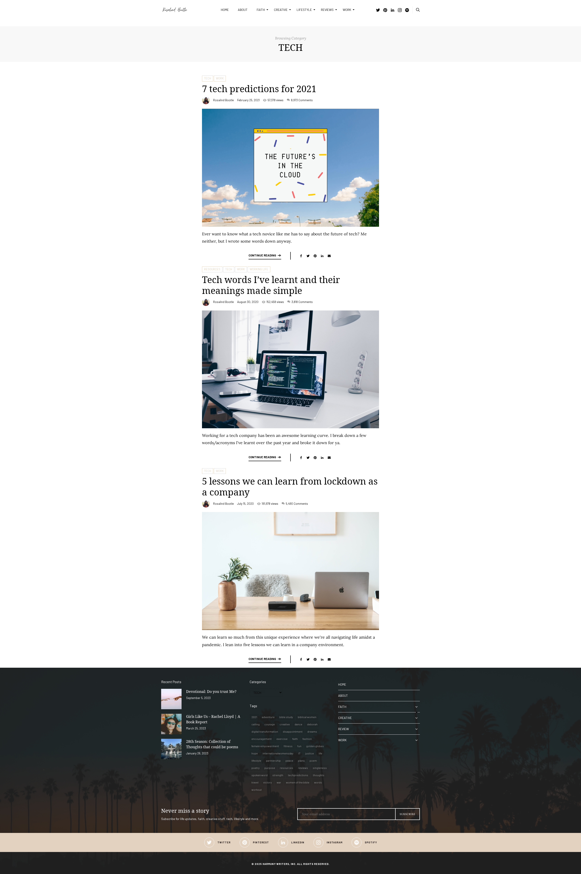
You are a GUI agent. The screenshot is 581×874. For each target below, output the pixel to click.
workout (256, 789)
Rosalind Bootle (223, 100)
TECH (207, 78)
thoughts (318, 775)
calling (255, 724)
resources (286, 767)
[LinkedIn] (392, 10)
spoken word (259, 775)
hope (254, 753)
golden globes (315, 746)
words (318, 782)
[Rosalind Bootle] (187, 9)
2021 (254, 717)
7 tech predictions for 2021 (259, 88)
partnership (273, 760)
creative (285, 724)
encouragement (261, 738)
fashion (307, 738)
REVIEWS (327, 10)
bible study (286, 717)
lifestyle (256, 760)
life (320, 753)
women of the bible (297, 782)
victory (267, 782)
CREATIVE (281, 10)
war (279, 782)
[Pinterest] (385, 10)
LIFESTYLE (304, 10)
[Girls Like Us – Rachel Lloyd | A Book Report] (171, 724)
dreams (312, 731)
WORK (347, 10)
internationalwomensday (278, 753)
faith (295, 738)
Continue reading (262, 255)
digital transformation (264, 731)
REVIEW (343, 729)
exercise (282, 738)
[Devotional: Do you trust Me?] (171, 699)
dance (298, 724)
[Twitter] (378, 10)
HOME (225, 10)
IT (299, 753)
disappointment (293, 731)
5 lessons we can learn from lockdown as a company (290, 486)
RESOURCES (212, 269)
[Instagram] (400, 10)
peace (289, 760)
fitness (288, 746)
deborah (312, 724)
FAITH (261, 10)
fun (299, 746)
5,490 (297, 503)
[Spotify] (407, 10)
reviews (303, 767)
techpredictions (298, 775)
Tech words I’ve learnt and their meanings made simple (271, 285)
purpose (269, 767)
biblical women (307, 717)
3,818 (302, 302)
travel (254, 782)
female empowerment (265, 746)
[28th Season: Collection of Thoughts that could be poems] (171, 749)
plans (301, 760)
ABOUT (243, 10)
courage (269, 724)
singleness (320, 767)
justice (309, 753)
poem (313, 760)
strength (277, 775)
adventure (268, 717)
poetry (255, 767)
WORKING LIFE (259, 269)
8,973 (302, 100)
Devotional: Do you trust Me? (211, 691)
